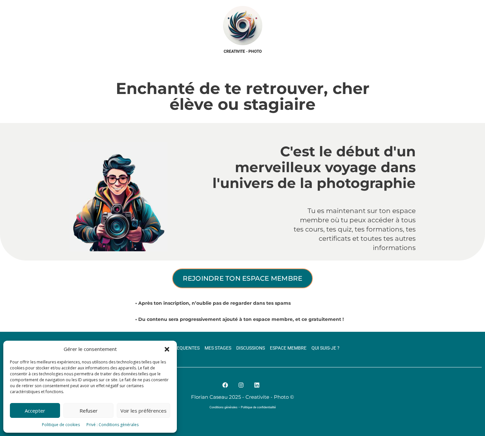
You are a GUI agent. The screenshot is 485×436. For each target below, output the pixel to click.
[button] (167, 349)
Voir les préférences (143, 410)
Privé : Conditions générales (112, 424)
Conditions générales (224, 407)
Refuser (89, 410)
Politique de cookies (61, 424)
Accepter (35, 410)
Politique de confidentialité (258, 407)
